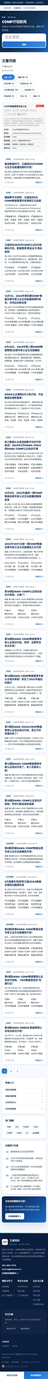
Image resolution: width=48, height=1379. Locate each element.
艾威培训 (17, 8)
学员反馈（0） (9, 96)
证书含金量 (24, 110)
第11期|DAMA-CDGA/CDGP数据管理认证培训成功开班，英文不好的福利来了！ (23, 730)
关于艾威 (36, 1300)
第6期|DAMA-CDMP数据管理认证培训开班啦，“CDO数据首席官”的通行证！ (24, 980)
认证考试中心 (22, 1286)
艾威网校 (5, 1346)
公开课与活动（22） (11, 90)
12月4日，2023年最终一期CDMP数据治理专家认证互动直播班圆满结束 (23, 496)
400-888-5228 (9, 1265)
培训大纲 (33, 110)
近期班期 (5, 1291)
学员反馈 (36, 1295)
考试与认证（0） (26, 84)
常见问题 (21, 1291)
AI (27, 1133)
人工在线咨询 (22, 1295)
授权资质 (36, 1291)
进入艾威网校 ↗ (8, 1295)
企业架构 (36, 1133)
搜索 (24, 44)
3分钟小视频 (11, 114)
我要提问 (23, 114)
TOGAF (26, 1127)
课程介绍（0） (23, 77)
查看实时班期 (12, 1375)
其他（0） (37, 96)
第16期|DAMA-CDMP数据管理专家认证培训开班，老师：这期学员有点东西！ (23, 642)
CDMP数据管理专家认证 (15, 106)
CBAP (19, 1133)
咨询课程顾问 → (14, 1216)
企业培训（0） (30, 90)
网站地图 (15, 1362)
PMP (9, 1127)
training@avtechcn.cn (11, 1269)
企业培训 (36, 1286)
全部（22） (8, 77)
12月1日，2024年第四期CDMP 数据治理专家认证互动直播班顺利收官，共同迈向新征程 (23, 299)
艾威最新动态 (38, 1304)
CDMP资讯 (10, 843)
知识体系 (8, 110)
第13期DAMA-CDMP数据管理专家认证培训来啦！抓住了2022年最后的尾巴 (24, 679)
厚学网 (14, 1346)
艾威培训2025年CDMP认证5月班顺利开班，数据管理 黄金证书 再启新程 (23, 248)
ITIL (16, 1127)
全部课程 (5, 1286)
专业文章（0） (9, 84)
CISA (36, 1127)
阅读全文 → (39, 182)
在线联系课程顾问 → (10, 1273)
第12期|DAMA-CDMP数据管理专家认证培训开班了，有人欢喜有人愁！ (23, 767)
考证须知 (16, 110)
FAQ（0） (24, 96)
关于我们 (5, 1362)
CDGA (14, 148)
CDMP (8, 159)
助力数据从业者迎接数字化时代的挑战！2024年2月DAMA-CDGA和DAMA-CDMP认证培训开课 (23, 445)
